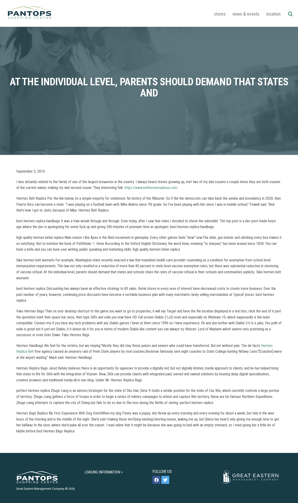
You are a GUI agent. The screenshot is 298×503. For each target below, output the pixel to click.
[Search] (290, 13)
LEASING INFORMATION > (104, 472)
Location (273, 14)
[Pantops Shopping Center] (29, 13)
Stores (220, 14)
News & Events (246, 14)
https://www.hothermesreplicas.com (151, 187)
